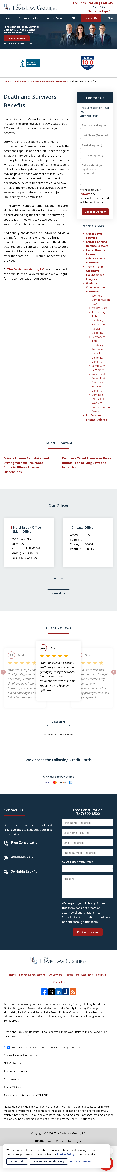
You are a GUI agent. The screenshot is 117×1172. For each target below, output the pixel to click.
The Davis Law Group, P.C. (26, 269)
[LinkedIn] (58, 991)
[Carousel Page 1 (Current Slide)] (54, 578)
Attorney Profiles (28, 18)
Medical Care (99, 308)
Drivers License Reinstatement (26, 458)
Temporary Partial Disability (99, 328)
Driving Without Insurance (23, 463)
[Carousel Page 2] (62, 578)
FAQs (73, 18)
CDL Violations (12, 1063)
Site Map (101, 974)
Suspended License (15, 1071)
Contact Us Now (16, 38)
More (111, 18)
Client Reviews (58, 628)
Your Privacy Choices (24, 1047)
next (113, 674)
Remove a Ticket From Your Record (87, 458)
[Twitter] (51, 991)
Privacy (85, 194)
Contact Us (91, 18)
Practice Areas (54, 18)
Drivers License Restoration (21, 1055)
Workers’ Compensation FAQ (101, 300)
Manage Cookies (70, 1047)
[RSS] (73, 991)
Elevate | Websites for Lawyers (59, 1141)
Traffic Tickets (12, 1087)
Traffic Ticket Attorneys (79, 974)
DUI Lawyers (55, 974)
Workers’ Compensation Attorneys (48, 81)
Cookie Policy (49, 1047)
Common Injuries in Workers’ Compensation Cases (101, 403)
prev (3, 674)
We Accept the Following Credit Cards (59, 759)
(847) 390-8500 (101, 7)
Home (7, 18)
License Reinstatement (32, 974)
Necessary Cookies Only (48, 1161)
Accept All (17, 1161)
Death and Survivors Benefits (98, 386)
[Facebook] (44, 991)
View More (58, 593)
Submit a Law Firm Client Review (59, 734)
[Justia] (65, 991)
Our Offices (59, 505)
